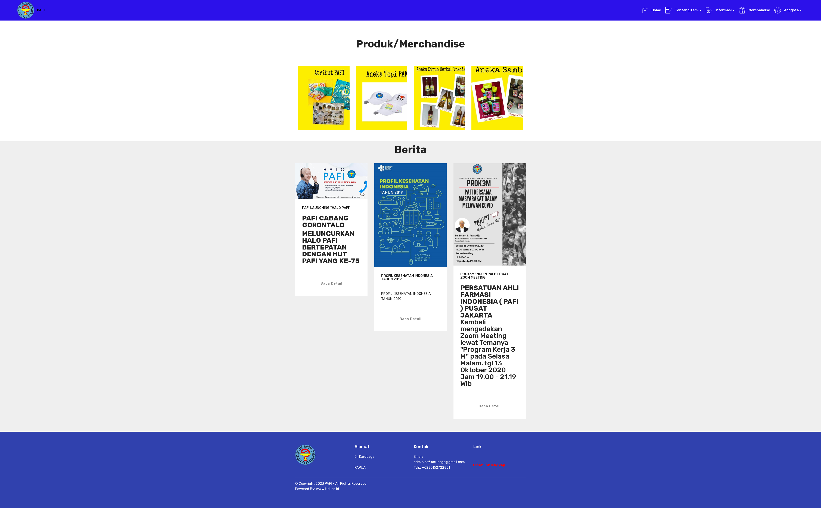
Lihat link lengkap (489, 465)
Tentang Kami (686, 10)
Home (656, 10)
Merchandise (759, 10)
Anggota (791, 10)
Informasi (723, 10)
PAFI (41, 10)
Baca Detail (331, 283)
